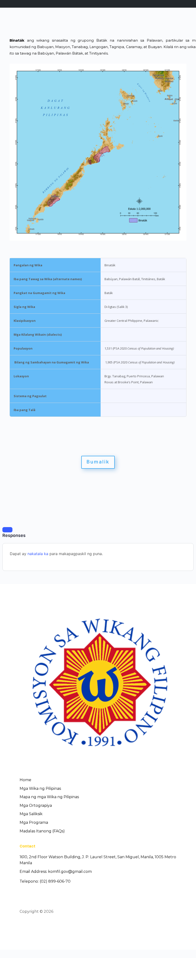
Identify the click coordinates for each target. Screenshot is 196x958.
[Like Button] (7, 529)
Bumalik (98, 462)
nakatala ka (37, 553)
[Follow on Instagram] (40, 925)
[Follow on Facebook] (23, 925)
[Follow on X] (31, 925)
